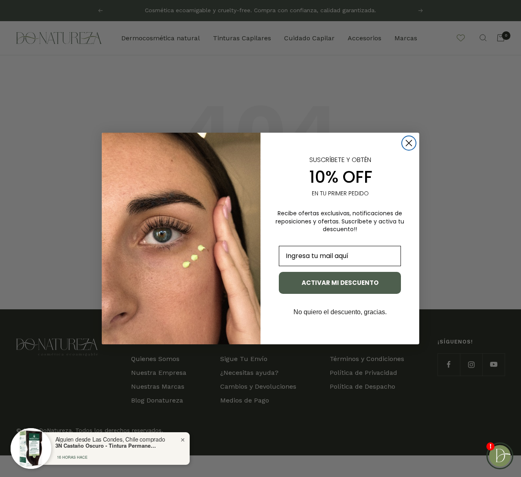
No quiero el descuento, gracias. (340, 312)
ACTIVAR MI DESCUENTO (340, 282)
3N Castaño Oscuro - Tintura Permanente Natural (106, 445)
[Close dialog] (409, 143)
